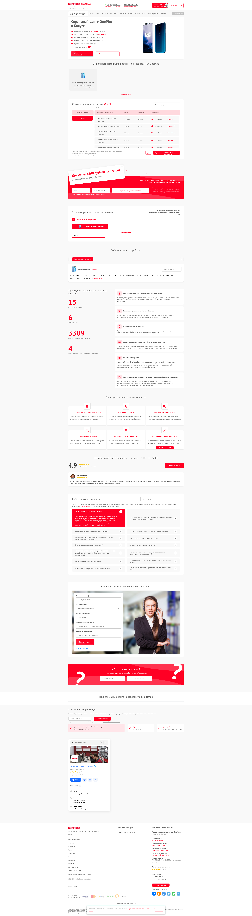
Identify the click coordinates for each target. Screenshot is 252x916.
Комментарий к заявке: (84, 631)
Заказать (170, 119)
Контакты (163, 14)
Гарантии (130, 14)
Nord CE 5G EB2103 (157, 275)
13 (112, 275)
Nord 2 (79, 278)
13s (90, 275)
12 (141, 275)
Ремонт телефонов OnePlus (82, 259)
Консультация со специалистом (168, 153)
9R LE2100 (86, 278)
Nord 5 (95, 275)
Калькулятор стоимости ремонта (79, 874)
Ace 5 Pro (118, 275)
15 (86, 275)
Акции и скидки (140, 14)
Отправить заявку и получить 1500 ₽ (130, 191)
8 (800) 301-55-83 (158, 845)
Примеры (71, 846)
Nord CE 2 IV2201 (171, 275)
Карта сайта (72, 886)
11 (137, 275)
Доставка (123, 14)
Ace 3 (72, 275)
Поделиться (154, 894)
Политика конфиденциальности (126, 903)
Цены (102, 14)
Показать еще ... (97, 278)
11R (82, 275)
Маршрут (77, 779)
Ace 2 (77, 275)
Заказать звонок (139, 679)
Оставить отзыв (174, 466)
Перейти (94, 269)
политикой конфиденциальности (96, 194)
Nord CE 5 (102, 275)
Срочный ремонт (94, 14)
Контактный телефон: (83, 596)
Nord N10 (147, 275)
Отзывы (116, 14)
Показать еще (126, 94)
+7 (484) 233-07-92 (113, 5)
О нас (109, 14)
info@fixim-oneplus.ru (160, 850)
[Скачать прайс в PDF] (148, 153)
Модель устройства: (83, 613)
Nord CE (72, 278)
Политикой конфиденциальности (111, 722)
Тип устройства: (81, 605)
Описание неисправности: (85, 622)
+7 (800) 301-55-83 (131, 5)
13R (108, 275)
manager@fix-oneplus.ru (160, 855)
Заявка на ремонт (152, 14)
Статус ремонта (178, 13)
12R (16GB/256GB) (129, 275)
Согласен (159, 910)
